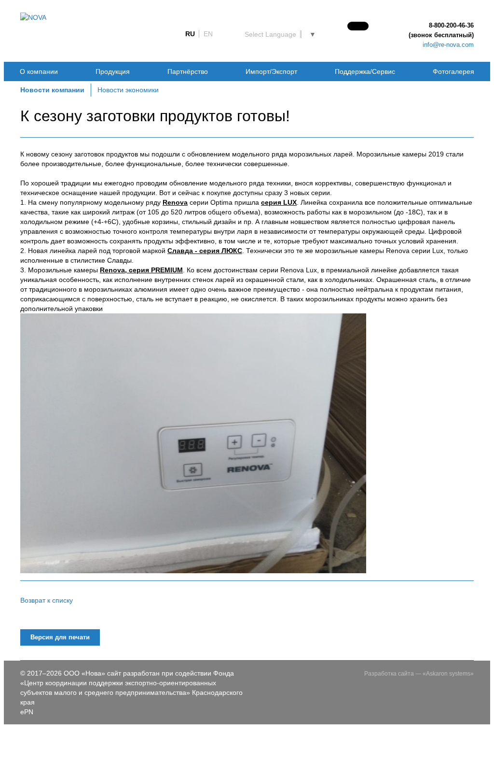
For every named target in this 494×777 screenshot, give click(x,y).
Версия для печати (60, 637)
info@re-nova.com (448, 44)
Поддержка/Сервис (365, 71)
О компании (39, 71)
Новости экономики (128, 90)
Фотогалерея (453, 71)
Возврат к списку (46, 600)
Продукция (113, 71)
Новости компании (52, 90)
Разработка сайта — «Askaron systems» (419, 673)
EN (208, 34)
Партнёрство (187, 71)
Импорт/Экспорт (271, 71)
